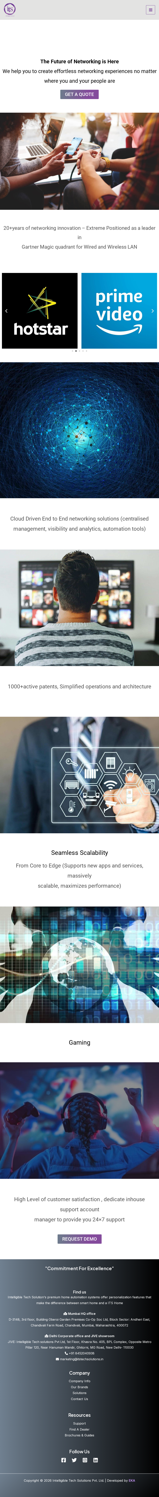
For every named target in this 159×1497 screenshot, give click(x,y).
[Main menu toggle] (150, 9)
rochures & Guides (80, 1435)
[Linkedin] (95, 1460)
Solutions (79, 1393)
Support (79, 1423)
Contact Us (79, 1399)
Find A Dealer (79, 1429)
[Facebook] (63, 1460)
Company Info (79, 1381)
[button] (6, 310)
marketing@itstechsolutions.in (81, 1359)
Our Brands (79, 1387)
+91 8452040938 (81, 1353)
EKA (132, 1480)
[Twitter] (74, 1460)
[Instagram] (84, 1460)
